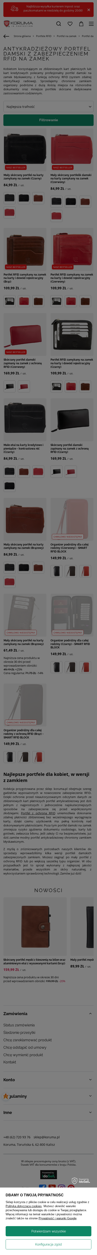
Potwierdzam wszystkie (48, 1231)
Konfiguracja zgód (48, 1244)
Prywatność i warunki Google (57, 1218)
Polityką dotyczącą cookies (24, 1206)
